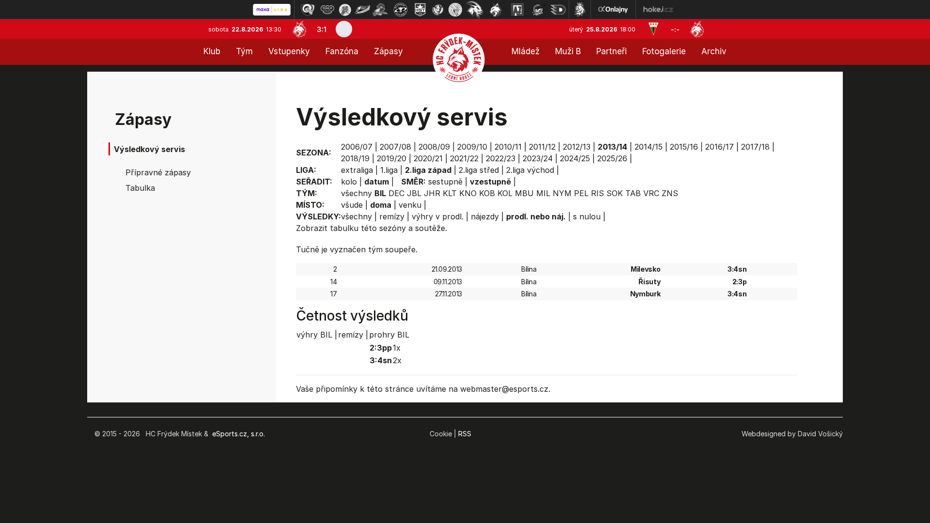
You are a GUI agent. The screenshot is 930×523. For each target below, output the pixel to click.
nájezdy (485, 216)
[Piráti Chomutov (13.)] (538, 9)
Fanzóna (342, 51)
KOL (504, 193)
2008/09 (434, 147)
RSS (464, 434)
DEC (396, 193)
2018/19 (355, 158)
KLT (450, 193)
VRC (651, 193)
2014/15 (649, 147)
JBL (414, 193)
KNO (468, 193)
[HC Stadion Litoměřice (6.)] (400, 9)
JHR (432, 193)
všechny (356, 193)
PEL (581, 193)
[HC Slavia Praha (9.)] (455, 9)
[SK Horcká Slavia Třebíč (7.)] (420, 9)
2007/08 (395, 147)
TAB (633, 193)
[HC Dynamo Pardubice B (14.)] (558, 9)
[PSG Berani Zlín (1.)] (307, 9)
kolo (349, 181)
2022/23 (500, 158)
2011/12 (542, 147)
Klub (211, 51)
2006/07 (356, 147)
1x (397, 348)
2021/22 (464, 158)
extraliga (357, 170)
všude (352, 205)
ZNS (670, 193)
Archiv (714, 51)
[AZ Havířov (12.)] (517, 9)
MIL (543, 193)
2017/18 (755, 147)
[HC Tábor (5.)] (380, 9)
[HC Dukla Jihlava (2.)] (327, 9)
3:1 (321, 29)
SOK (614, 193)
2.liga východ (530, 170)
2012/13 (576, 147)
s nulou (587, 216)
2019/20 (391, 158)
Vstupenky (289, 51)
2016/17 (719, 147)
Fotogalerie (664, 51)
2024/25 (575, 158)
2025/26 (612, 158)
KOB (487, 193)
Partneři (611, 51)
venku (410, 205)
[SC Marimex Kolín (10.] (474, 9)
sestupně (445, 181)
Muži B (568, 51)
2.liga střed (479, 170)
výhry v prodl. (438, 216)
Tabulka (140, 188)
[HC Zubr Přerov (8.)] (438, 9)
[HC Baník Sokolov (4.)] (362, 9)
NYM (562, 193)
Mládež (526, 51)
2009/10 (472, 147)
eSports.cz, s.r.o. (238, 434)
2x (397, 360)
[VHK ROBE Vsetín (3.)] (345, 9)
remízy (391, 216)
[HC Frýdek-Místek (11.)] (496, 9)
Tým (244, 51)
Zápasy (388, 51)
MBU (524, 193)
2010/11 (508, 147)
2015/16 (684, 147)
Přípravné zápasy (158, 172)
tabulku (344, 228)
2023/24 (538, 158)
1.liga (389, 170)
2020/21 (428, 158)
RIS (597, 193)
